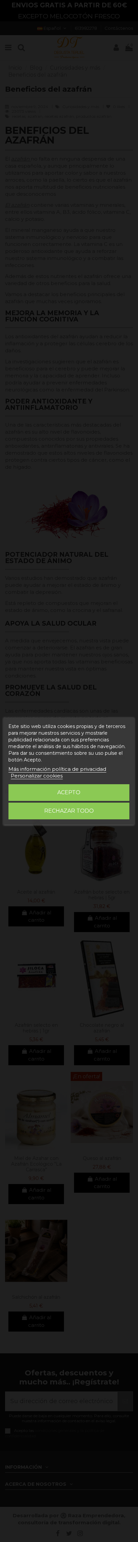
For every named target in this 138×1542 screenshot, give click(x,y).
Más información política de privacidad (57, 769)
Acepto (68, 792)
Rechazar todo (69, 811)
